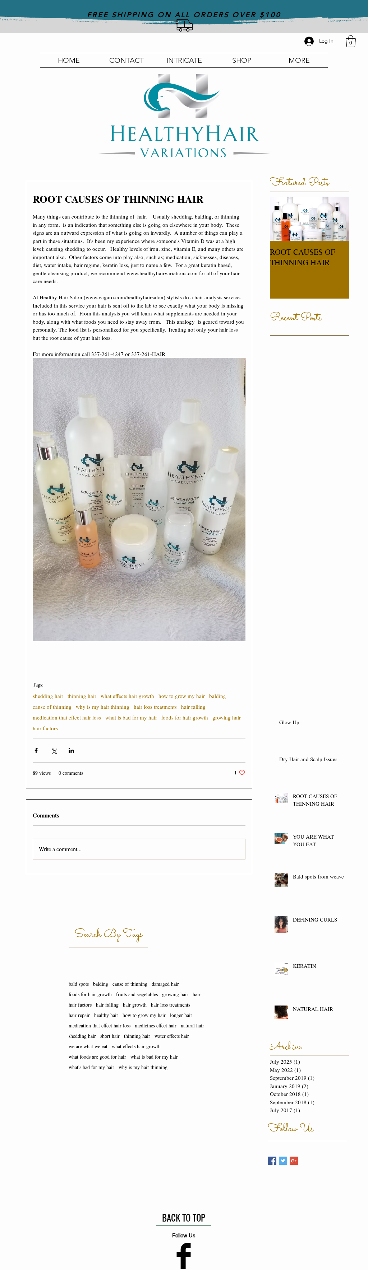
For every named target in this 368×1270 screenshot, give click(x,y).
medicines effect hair (155, 1025)
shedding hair (48, 696)
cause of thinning (52, 706)
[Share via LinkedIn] (71, 750)
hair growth (135, 1005)
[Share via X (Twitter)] (53, 750)
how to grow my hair (181, 696)
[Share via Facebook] (36, 750)
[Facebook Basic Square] (272, 1161)
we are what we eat (88, 1046)
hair (197, 994)
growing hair (226, 717)
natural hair (192, 1025)
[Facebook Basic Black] (183, 1256)
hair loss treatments (155, 706)
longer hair (181, 1015)
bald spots (79, 984)
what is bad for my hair (131, 717)
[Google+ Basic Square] (294, 1161)
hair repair (79, 1015)
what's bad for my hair (91, 1067)
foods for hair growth (184, 717)
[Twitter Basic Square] (283, 1161)
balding (217, 696)
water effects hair (172, 1036)
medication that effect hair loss (67, 717)
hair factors (45, 728)
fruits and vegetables (137, 994)
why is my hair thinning (102, 706)
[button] (351, 41)
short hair (110, 1036)
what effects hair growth (127, 696)
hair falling (193, 706)
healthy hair (106, 1015)
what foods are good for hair (97, 1057)
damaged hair (165, 984)
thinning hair (82, 696)
